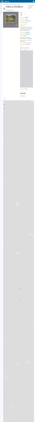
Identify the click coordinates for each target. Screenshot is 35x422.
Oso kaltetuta (27, 32)
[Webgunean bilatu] (1, 4)
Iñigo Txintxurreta (30, 5)
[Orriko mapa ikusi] (21, 13)
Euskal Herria (14, 4)
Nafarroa (18, 4)
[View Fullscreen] (4, 106)
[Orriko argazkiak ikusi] (21, 15)
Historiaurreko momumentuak (7, 4)
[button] (20, 289)
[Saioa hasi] (1, 11)
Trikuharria (26, 17)
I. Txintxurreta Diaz (28, 20)
